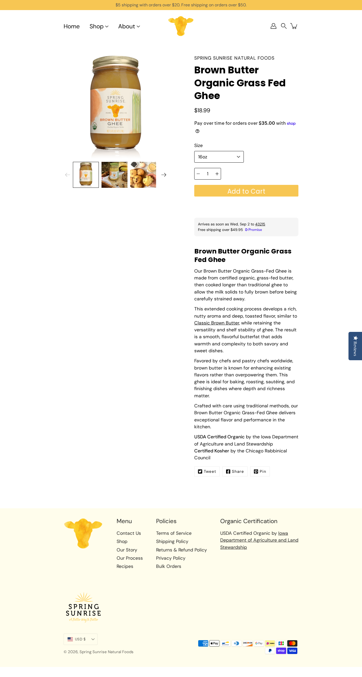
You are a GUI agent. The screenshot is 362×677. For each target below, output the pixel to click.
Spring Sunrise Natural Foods (107, 651)
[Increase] (217, 174)
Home (72, 26)
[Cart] (294, 26)
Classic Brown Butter (216, 323)
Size (198, 145)
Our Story (127, 550)
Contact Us (129, 533)
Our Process (130, 558)
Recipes (125, 566)
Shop (97, 26)
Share (238, 471)
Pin (263, 471)
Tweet (210, 471)
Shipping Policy (172, 541)
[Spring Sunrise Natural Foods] (181, 26)
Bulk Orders (168, 566)
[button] (284, 26)
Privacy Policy (171, 558)
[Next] (164, 175)
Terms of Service (174, 533)
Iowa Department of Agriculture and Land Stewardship (259, 540)
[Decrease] (198, 174)
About (126, 26)
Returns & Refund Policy (181, 550)
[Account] (273, 26)
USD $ (80, 639)
